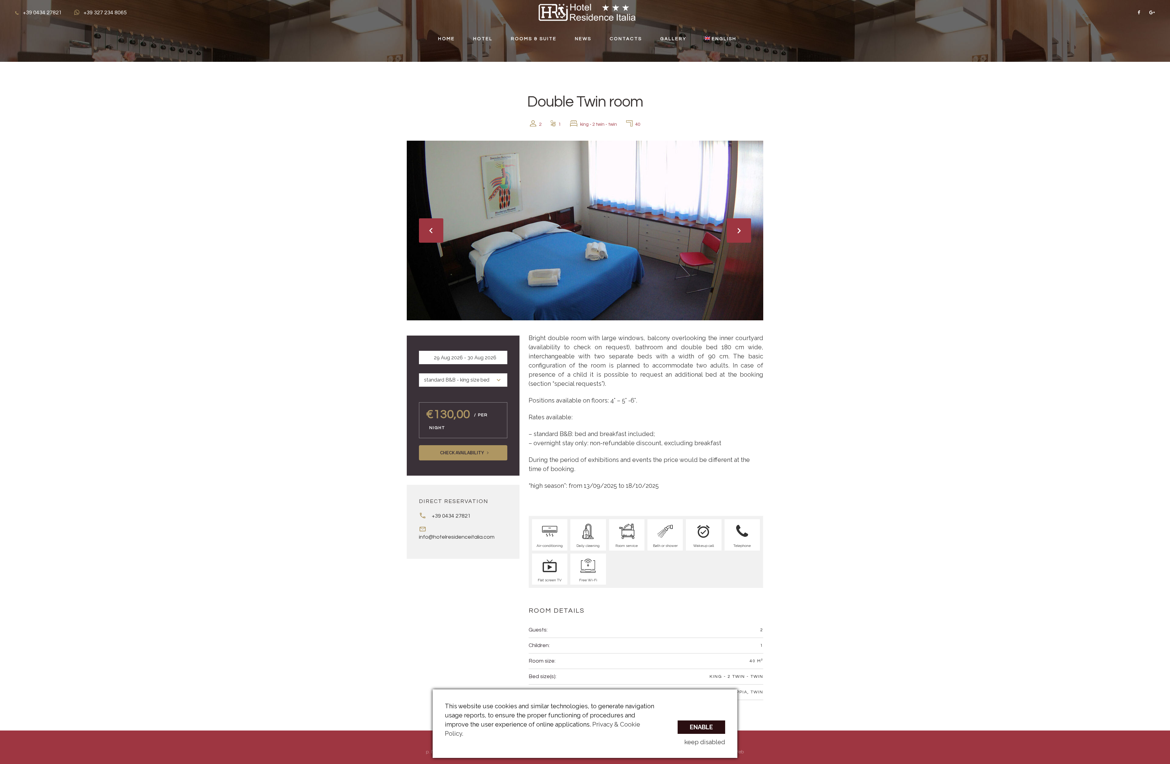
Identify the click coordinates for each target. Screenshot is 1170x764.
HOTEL (483, 39)
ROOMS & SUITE (534, 39)
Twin (756, 692)
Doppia (738, 692)
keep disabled (704, 742)
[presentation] (431, 230)
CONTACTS (626, 39)
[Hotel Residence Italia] (587, 12)
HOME (446, 39)
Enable (701, 727)
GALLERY (673, 39)
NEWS (583, 39)
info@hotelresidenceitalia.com (457, 537)
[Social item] (1139, 12)
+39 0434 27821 (451, 516)
